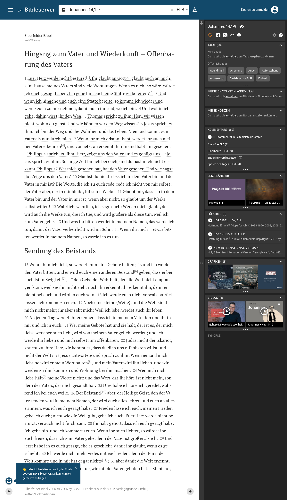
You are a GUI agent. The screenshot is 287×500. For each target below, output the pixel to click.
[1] (88, 77)
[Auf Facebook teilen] (218, 35)
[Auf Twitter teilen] (225, 35)
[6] (136, 271)
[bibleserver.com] (36, 10)
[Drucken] (239, 35)
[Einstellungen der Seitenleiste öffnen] (274, 35)
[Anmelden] (274, 9)
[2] (127, 77)
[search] (119, 9)
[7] (64, 278)
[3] (151, 92)
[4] (63, 145)
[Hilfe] (281, 35)
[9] (44, 377)
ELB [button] (180, 9)
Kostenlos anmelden (255, 10)
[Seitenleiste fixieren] (201, 23)
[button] (10, 10)
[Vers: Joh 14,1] (242, 27)
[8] (90, 362)
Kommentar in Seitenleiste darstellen (239, 137)
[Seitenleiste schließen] (201, 263)
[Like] (210, 35)
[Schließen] (76, 467)
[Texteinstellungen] (194, 9)
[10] (103, 392)
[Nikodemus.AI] (8, 480)
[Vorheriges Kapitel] (8, 491)
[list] (245, 154)
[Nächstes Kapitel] (190, 491)
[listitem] (245, 144)
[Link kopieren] (232, 35)
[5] (150, 228)
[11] (104, 460)
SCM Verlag (34, 40)
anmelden (231, 56)
